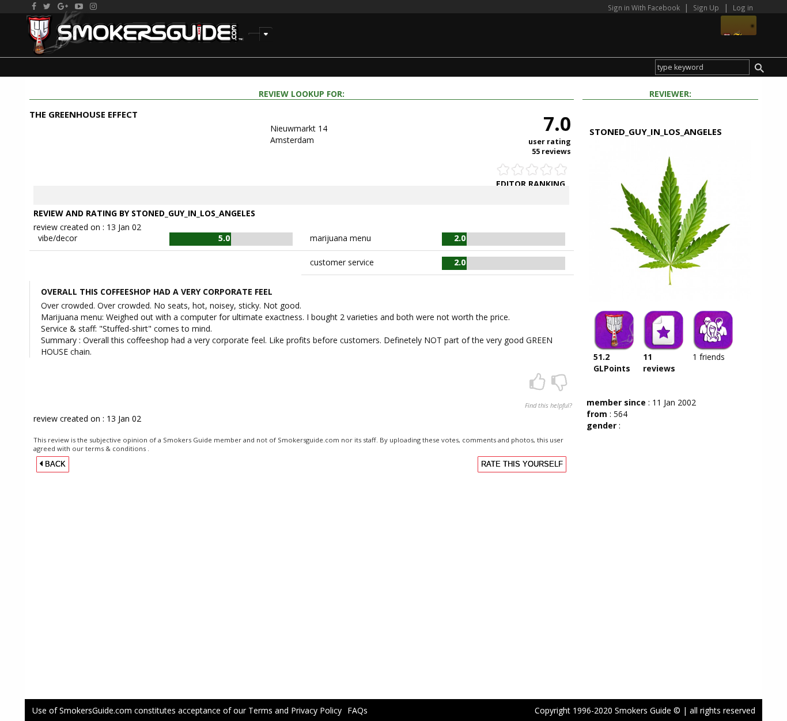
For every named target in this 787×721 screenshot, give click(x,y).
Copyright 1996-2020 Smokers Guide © (607, 710)
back (54, 464)
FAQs (357, 710)
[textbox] (702, 67)
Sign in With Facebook (645, 7)
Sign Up (706, 7)
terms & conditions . (117, 448)
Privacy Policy (316, 710)
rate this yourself (522, 464)
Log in (743, 7)
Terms (260, 710)
